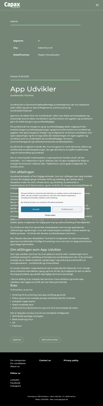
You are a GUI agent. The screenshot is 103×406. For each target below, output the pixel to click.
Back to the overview (50, 340)
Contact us (45, 360)
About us (15, 366)
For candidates (18, 363)
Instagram (15, 386)
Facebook (15, 383)
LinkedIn (14, 380)
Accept (36, 209)
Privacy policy (50, 215)
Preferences (67, 209)
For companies (17, 360)
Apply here (17, 340)
